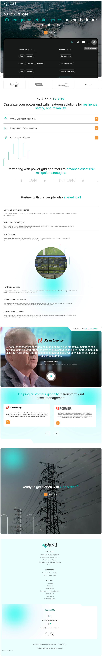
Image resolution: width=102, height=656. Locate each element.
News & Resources (50, 575)
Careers (49, 586)
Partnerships (50, 588)
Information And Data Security (49, 591)
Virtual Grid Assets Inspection (49, 554)
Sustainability (50, 596)
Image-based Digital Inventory (49, 557)
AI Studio (50, 565)
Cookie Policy (62, 644)
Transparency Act (49, 598)
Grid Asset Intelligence (50, 560)
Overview (50, 583)
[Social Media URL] (47, 634)
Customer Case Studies (49, 573)
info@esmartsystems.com (50, 620)
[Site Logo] (10, 4)
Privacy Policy (51, 644)
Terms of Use (49, 593)
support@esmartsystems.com (49, 628)
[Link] (8, 422)
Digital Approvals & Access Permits (50, 562)
